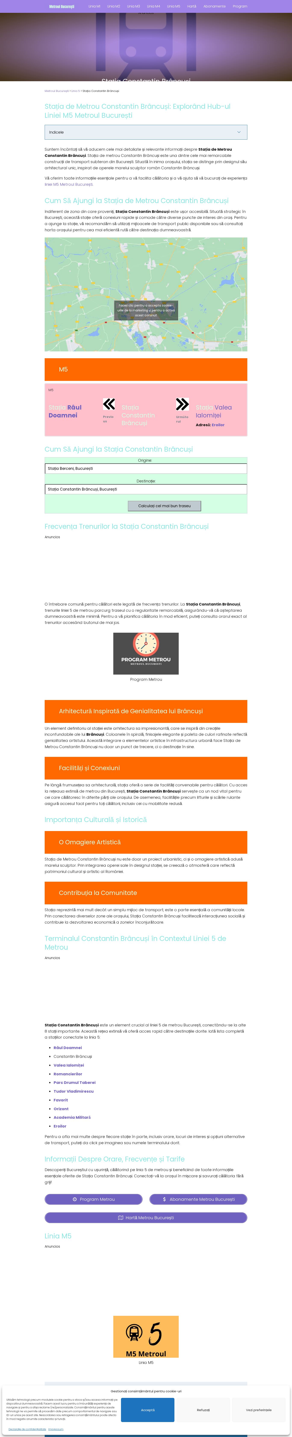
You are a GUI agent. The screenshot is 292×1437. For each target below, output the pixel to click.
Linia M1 (94, 6)
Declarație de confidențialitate (27, 1429)
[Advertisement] (146, 45)
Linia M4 (153, 6)
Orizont (61, 1108)
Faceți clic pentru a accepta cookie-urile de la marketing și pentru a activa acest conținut (146, 310)
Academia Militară (72, 1117)
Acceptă (148, 1410)
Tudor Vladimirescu (74, 1091)
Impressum (55, 1429)
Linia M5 (173, 6)
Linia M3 (133, 6)
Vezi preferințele (259, 1410)
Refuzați (203, 1410)
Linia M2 (114, 6)
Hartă (191, 6)
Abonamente (215, 6)
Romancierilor (68, 1074)
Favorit (61, 1100)
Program (240, 6)
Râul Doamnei (65, 411)
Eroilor (218, 424)
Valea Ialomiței (214, 411)
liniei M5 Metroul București (69, 184)
